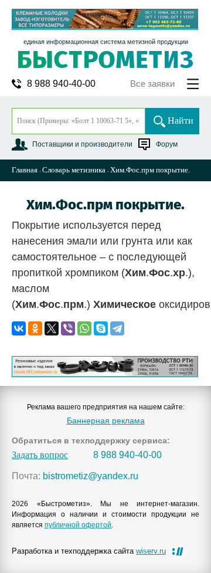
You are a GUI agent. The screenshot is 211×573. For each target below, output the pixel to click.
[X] (52, 328)
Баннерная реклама (106, 420)
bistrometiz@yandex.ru (90, 476)
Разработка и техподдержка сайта (89, 551)
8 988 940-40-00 (61, 84)
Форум (167, 144)
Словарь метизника (74, 169)
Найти (180, 121)
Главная (25, 169)
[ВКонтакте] (19, 328)
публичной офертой (78, 525)
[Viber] (68, 328)
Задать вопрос (40, 455)
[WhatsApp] (84, 328)
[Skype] (101, 328)
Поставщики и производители (82, 144)
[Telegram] (117, 328)
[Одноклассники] (35, 328)
